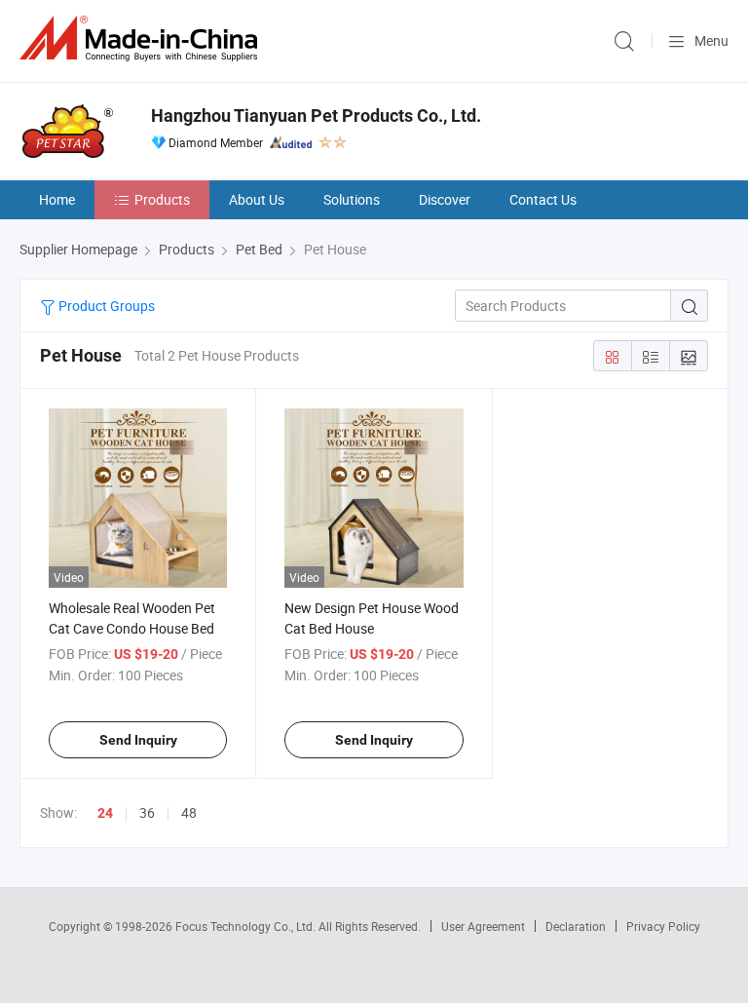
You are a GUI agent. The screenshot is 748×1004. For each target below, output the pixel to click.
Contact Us (543, 199)
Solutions (351, 199)
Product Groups (105, 305)
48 (189, 812)
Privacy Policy (663, 926)
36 (147, 812)
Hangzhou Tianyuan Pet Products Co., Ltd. (316, 115)
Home (57, 199)
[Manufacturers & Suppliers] (142, 38)
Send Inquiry (138, 740)
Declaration (575, 926)
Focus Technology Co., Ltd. (246, 926)
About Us (256, 199)
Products (162, 199)
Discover (444, 199)
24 (105, 813)
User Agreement (483, 926)
